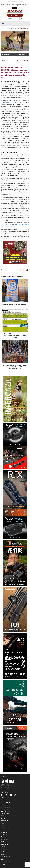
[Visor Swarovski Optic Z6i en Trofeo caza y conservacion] (15, 702)
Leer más (19, 8)
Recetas (3, 864)
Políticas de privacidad (6, 804)
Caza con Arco (4, 836)
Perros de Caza (5, 827)
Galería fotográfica (5, 861)
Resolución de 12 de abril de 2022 (14, 102)
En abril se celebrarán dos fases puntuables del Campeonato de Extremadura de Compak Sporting (15, 335)
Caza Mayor (4, 832)
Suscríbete (15, 15)
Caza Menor (4, 834)
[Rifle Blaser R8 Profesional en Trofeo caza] (15, 609)
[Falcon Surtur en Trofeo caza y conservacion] (15, 528)
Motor (2, 841)
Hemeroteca (4, 849)
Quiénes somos (5, 813)
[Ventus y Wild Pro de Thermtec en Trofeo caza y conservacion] (15, 563)
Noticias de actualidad (11, 28)
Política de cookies (5, 807)
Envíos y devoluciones (6, 802)
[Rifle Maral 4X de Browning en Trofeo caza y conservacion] (15, 656)
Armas (2, 830)
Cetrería (3, 851)
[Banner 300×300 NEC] (15, 252)
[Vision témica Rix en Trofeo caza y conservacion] (15, 492)
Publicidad (3, 815)
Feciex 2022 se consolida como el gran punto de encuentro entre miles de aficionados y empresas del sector (15, 366)
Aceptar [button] (14, 8)
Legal (2, 854)
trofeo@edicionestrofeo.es (6, 788)
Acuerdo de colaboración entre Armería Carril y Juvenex (15, 305)
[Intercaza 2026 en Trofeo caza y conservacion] (15, 399)
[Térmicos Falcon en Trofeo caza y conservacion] (15, 434)
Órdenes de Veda (5, 856)
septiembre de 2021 (13, 117)
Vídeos (3, 859)
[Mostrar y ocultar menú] (3, 23)
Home (2, 28)
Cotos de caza (4, 839)
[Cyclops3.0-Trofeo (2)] (15, 749)
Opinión (3, 846)
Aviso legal (3, 800)
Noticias (3, 825)
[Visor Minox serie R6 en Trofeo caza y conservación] (15, 457)
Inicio (2, 823)
